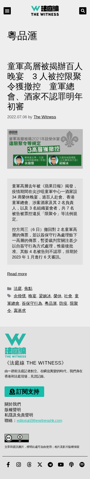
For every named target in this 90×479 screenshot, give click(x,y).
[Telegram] (50, 464)
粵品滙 (51, 303)
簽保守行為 (32, 303)
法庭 (18, 288)
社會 (68, 296)
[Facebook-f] (8, 464)
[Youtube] (61, 464)
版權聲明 (13, 409)
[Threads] (29, 464)
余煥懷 (20, 296)
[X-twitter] (40, 464)
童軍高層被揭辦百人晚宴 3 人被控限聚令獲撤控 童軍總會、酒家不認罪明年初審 (45, 86)
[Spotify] (82, 464)
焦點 (28, 288)
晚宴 (32, 296)
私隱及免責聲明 (19, 415)
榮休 (58, 296)
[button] (7, 10)
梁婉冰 (45, 296)
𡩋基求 (20, 310)
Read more (17, 274)
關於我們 (13, 404)
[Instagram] (18, 464)
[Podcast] (71, 464)
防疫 (63, 303)
